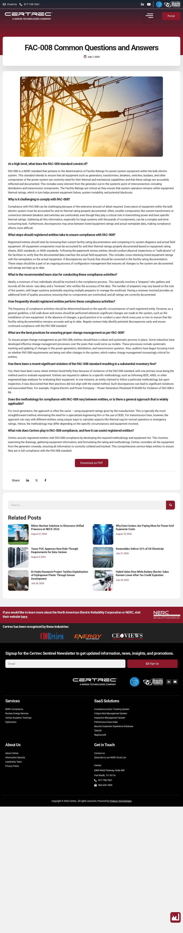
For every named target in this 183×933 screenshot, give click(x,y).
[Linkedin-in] (142, 4)
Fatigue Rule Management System (110, 713)
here (24, 616)
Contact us (99, 753)
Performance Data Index (106, 722)
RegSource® (100, 735)
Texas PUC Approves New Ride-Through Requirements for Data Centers (54, 550)
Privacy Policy (12, 766)
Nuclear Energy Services (16, 713)
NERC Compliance (14, 709)
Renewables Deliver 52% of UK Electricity (140, 548)
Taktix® (98, 730)
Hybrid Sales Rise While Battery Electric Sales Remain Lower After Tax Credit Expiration (142, 573)
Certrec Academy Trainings (18, 718)
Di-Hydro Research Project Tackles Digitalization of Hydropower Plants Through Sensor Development (59, 575)
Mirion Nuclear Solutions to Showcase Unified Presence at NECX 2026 (57, 527)
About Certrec (12, 753)
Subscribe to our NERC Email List (110, 757)
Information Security (15, 757)
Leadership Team (13, 762)
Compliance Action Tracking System (111, 709)
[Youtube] (148, 4)
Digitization (10, 722)
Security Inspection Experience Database (113, 726)
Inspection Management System (109, 718)
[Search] (170, 505)
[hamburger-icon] (148, 16)
